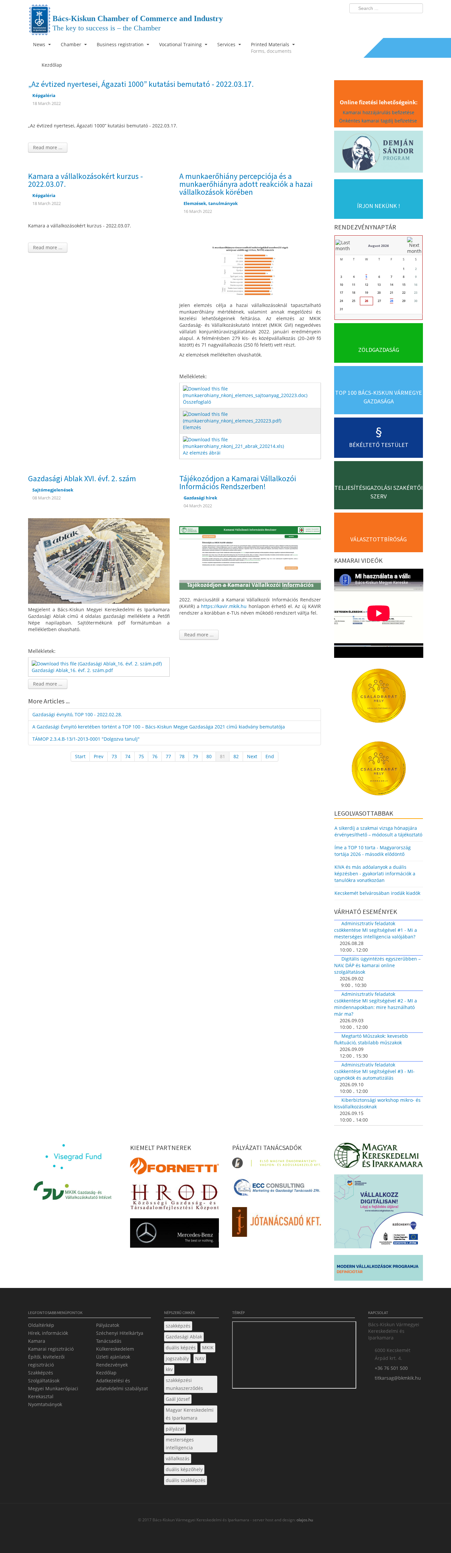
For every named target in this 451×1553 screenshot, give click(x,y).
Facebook (379, 22)
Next (252, 756)
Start (80, 756)
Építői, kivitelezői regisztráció (46, 1361)
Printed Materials (271, 47)
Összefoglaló (197, 402)
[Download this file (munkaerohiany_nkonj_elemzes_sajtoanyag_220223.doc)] (251, 391)
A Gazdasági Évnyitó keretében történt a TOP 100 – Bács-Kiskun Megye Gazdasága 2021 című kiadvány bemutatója (158, 727)
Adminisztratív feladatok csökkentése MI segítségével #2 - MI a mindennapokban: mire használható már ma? (375, 1004)
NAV (199, 1358)
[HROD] (174, 1198)
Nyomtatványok (45, 1404)
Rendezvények (112, 1365)
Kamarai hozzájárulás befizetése (378, 112)
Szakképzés (40, 1372)
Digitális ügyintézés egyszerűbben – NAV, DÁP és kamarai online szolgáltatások (377, 965)
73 (114, 756)
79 (195, 756)
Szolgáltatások (43, 1380)
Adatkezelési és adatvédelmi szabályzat (122, 1384)
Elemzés (192, 427)
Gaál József (178, 1399)
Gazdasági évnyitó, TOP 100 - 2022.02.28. (77, 714)
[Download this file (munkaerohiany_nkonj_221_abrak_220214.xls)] (251, 442)
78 (182, 756)
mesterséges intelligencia (180, 1443)
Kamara (36, 1341)
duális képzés (181, 1347)
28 (391, 301)
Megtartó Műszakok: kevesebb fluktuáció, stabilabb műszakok (371, 1039)
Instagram (404, 22)
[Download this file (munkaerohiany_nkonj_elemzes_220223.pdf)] (251, 417)
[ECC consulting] (276, 1189)
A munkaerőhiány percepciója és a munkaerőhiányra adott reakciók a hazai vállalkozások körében (246, 184)
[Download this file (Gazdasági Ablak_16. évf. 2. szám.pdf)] (97, 663)
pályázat (175, 1429)
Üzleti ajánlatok (113, 1357)
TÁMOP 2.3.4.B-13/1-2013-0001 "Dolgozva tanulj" (86, 739)
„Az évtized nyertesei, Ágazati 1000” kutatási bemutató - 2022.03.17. (141, 84)
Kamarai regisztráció (51, 1349)
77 (168, 756)
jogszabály (177, 1358)
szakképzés (178, 1326)
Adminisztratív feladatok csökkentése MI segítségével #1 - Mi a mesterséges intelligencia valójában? (375, 930)
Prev (98, 756)
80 (209, 756)
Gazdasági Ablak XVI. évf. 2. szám (82, 478)
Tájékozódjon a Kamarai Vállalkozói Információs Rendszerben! (237, 482)
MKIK (208, 1347)
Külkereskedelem (115, 1349)
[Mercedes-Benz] (174, 1235)
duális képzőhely (184, 1469)
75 (141, 756)
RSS (416, 22)
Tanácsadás (108, 1341)
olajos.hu (304, 1520)
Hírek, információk (48, 1333)
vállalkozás (178, 1458)
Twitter (391, 22)
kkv (169, 1369)
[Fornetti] (174, 1168)
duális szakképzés (185, 1480)
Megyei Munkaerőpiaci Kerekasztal (53, 1392)
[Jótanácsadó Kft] (276, 1224)
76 (154, 756)
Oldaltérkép (41, 1325)
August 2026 (378, 245)
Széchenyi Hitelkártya (119, 1333)
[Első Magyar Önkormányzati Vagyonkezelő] (276, 1165)
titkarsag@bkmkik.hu (398, 1378)
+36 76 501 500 (391, 1368)
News (40, 44)
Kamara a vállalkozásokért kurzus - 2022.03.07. (85, 180)
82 (236, 756)
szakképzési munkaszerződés (184, 1384)
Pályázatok (107, 1325)
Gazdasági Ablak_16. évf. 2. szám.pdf (72, 670)
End (269, 756)
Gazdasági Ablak (184, 1337)
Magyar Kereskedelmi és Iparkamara (190, 1414)
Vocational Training (181, 44)
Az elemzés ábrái (202, 453)
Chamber (72, 44)
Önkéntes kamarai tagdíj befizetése (378, 121)
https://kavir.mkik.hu (224, 606)
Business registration (121, 44)
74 (127, 756)
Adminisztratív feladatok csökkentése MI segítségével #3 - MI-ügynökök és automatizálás (374, 1071)
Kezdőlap (106, 1372)
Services (227, 44)
